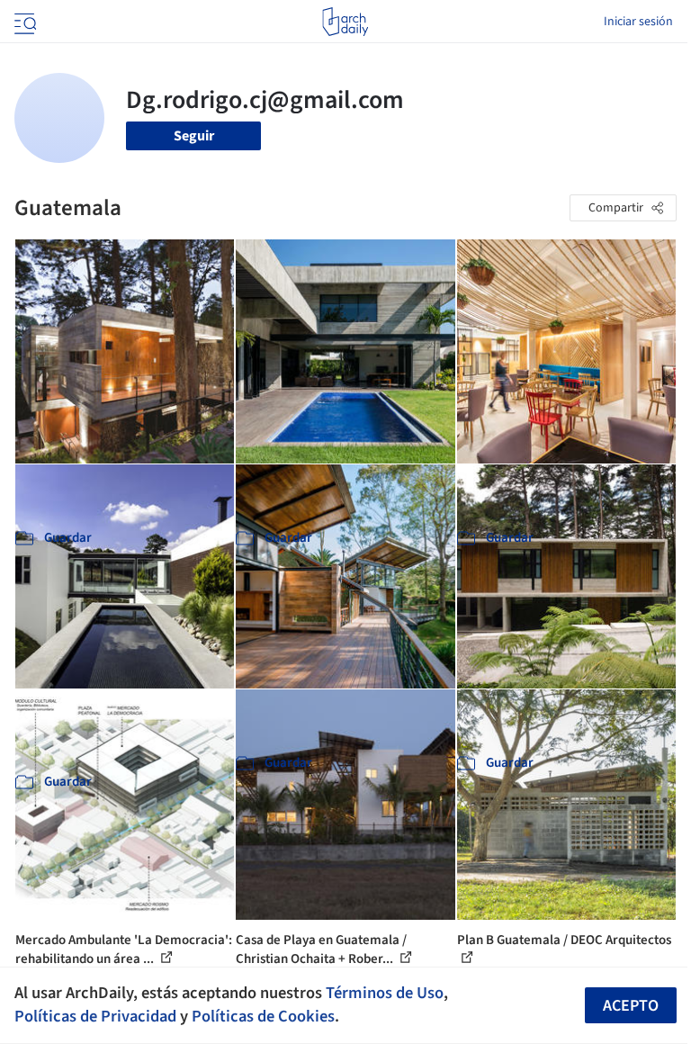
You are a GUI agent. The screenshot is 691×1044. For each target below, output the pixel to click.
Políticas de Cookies (263, 1016)
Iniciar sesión (638, 21)
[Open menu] (23, 21)
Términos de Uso (385, 992)
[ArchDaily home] (345, 21)
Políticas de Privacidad (95, 1016)
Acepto (631, 1005)
